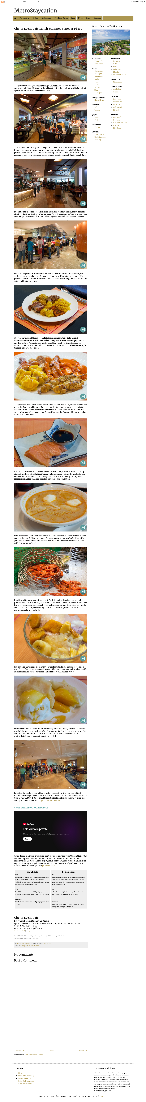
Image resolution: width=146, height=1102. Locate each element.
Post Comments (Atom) (34, 1055)
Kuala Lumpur (100, 137)
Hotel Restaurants (25, 1084)
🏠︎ (15, 18)
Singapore (117, 82)
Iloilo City (117, 69)
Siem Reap (98, 64)
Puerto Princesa (119, 75)
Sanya (96, 82)
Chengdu (98, 74)
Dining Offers (25, 946)
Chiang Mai (117, 102)
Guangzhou (99, 76)
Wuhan (97, 87)
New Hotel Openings (26, 1076)
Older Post (82, 1051)
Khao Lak (117, 104)
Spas (73, 18)
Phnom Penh (99, 61)
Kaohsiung (117, 89)
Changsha (98, 71)
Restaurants (46, 18)
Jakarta (97, 110)
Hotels (35, 18)
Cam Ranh (117, 117)
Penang (97, 140)
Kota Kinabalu (100, 134)
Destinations (25, 18)
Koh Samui (117, 107)
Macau (97, 127)
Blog (20, 1073)
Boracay (116, 61)
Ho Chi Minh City (120, 123)
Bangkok (117, 99)
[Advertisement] (50, 1031)
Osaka (96, 120)
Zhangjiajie (98, 93)
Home (51, 1051)
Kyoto (96, 117)
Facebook (22, 931)
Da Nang (116, 120)
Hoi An (116, 125)
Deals (88, 18)
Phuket (116, 110)
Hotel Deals (35, 946)
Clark (115, 67)
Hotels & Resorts (24, 1078)
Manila (116, 72)
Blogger (104, 1096)
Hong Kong (99, 100)
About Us (97, 18)
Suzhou (97, 85)
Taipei (115, 92)
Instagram (29, 931)
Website (16, 931)
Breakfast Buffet (61, 18)
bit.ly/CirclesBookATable (49, 800)
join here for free (49, 866)
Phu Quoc (117, 128)
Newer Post (19, 1051)
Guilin (96, 79)
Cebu (115, 64)
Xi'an (96, 90)
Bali (95, 107)
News (80, 18)
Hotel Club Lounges (26, 1081)
